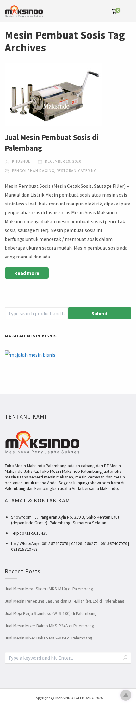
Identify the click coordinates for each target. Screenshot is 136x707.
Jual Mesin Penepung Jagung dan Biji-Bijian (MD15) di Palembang (65, 601)
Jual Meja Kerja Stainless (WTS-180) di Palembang (51, 613)
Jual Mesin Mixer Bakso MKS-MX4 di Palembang (48, 638)
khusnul (20, 161)
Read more (26, 273)
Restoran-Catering (77, 170)
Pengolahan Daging (33, 170)
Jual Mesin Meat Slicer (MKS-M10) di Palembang (49, 588)
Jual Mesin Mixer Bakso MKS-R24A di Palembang (49, 625)
